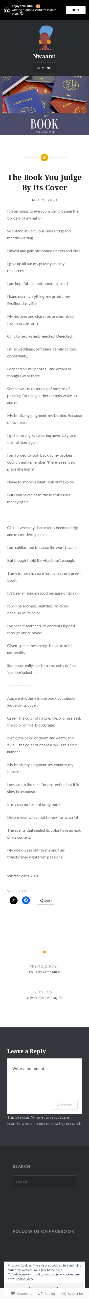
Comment (64, 1105)
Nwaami (44, 56)
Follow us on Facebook (44, 1231)
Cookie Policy (24, 1279)
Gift (76, 10)
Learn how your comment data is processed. (44, 1123)
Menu (47, 68)
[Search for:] (44, 1181)
